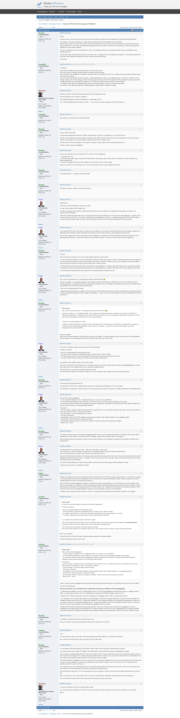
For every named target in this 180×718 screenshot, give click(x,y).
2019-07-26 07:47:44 (65, 615)
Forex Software (42, 11)
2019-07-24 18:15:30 (65, 64)
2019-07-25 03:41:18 (65, 394)
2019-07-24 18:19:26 (65, 90)
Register (61, 17)
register (131, 27)
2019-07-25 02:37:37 (65, 380)
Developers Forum (55, 24)
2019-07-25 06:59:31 (65, 446)
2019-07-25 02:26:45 (65, 343)
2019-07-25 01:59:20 (65, 251)
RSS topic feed (137, 30)
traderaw (41, 630)
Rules (56, 17)
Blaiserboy (42, 90)
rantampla (42, 114)
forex (53, 3)
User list (50, 17)
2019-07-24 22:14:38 (65, 150)
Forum (80, 11)
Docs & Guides (71, 11)
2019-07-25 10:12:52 (65, 473)
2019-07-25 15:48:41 (65, 544)
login (126, 27)
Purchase (61, 11)
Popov (41, 199)
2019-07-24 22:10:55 (65, 129)
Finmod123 (42, 64)
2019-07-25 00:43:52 (65, 227)
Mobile (45, 17)
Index (39, 17)
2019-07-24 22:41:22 (65, 185)
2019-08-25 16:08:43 (65, 683)
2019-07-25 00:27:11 (65, 199)
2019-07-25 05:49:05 (65, 431)
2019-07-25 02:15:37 (65, 303)
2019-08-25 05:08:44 (65, 630)
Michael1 (41, 33)
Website (41, 111)
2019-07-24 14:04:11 (65, 33)
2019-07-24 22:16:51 (65, 170)
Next (54, 27)
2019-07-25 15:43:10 (65, 496)
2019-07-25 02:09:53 (65, 276)
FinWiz (41, 473)
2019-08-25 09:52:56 (65, 645)
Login (67, 17)
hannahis (42, 497)
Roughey (41, 185)
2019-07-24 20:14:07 (65, 114)
